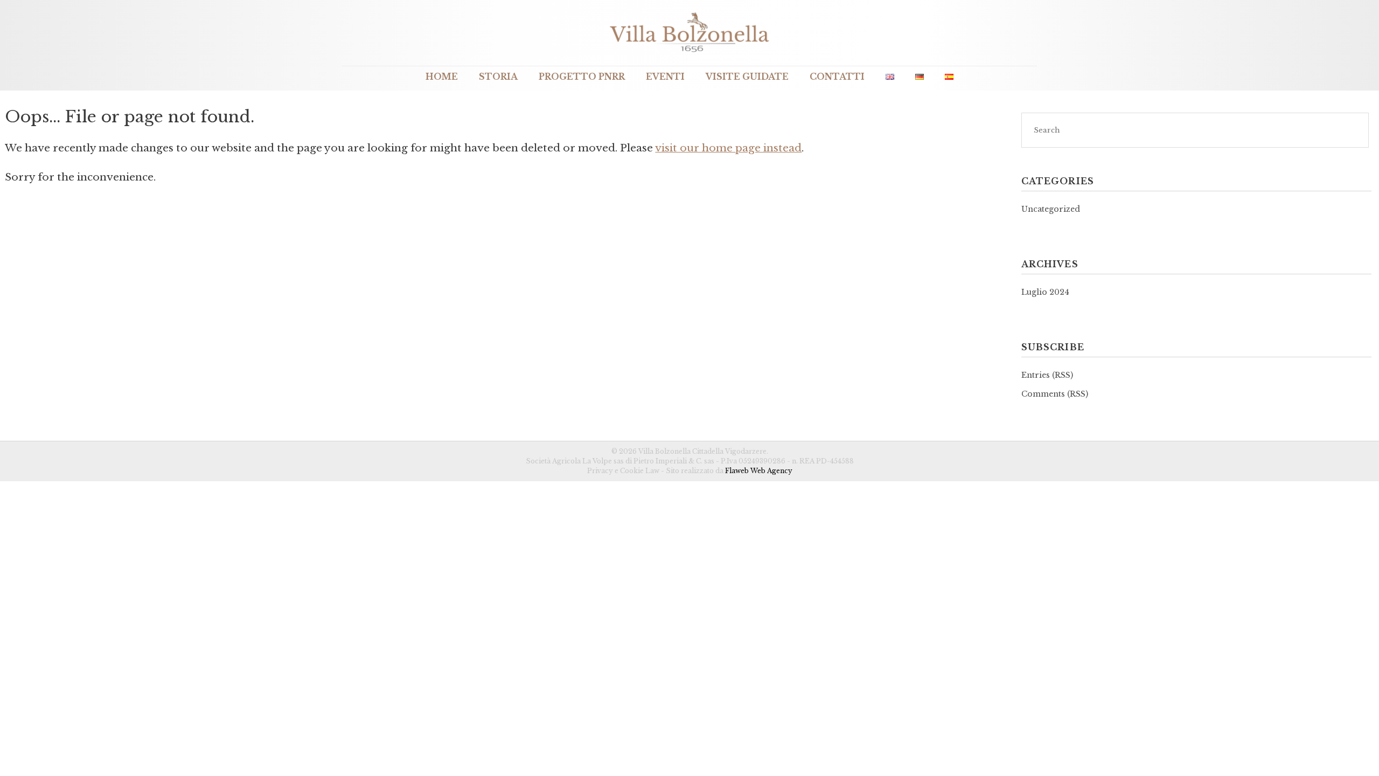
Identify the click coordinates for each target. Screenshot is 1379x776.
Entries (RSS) (1047, 375)
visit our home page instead (728, 148)
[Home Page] (689, 53)
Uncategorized (1050, 209)
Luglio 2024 (1045, 292)
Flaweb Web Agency (758, 471)
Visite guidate (747, 77)
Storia (498, 77)
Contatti (837, 77)
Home (442, 77)
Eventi (665, 77)
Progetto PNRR (582, 77)
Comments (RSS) (1054, 394)
